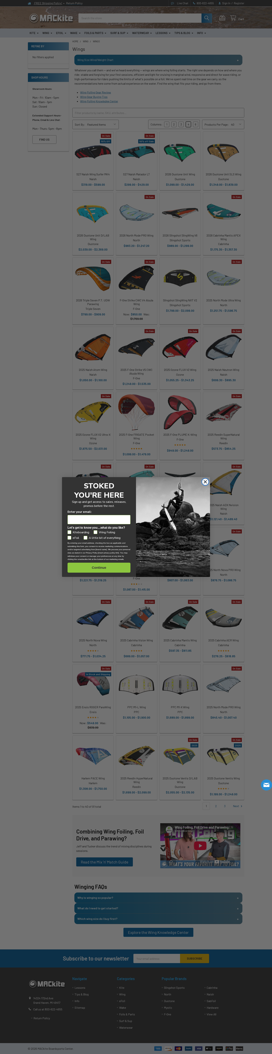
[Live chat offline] (266, 784)
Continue (99, 568)
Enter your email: (80, 512)
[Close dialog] (205, 482)
